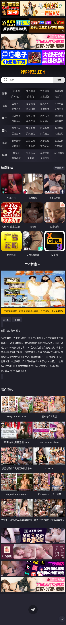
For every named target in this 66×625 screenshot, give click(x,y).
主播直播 (44, 108)
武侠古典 (59, 140)
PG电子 (16, 91)
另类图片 (59, 133)
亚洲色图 (30, 128)
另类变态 (59, 121)
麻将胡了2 (16, 96)
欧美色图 (44, 128)
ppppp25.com (33, 72)
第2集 (17, 319)
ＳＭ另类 (59, 108)
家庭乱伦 (30, 140)
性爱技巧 (59, 145)
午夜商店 (30, 152)
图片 (4, 130)
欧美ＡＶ (44, 103)
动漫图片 (59, 128)
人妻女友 (44, 140)
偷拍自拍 (30, 115)
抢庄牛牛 (59, 96)
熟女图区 (44, 133)
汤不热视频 (59, 152)
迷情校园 (16, 145)
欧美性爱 (59, 115)
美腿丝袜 (16, 133)
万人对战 (44, 91)
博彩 (4, 93)
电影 (4, 118)
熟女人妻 (16, 108)
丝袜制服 (30, 108)
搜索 (59, 79)
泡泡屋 (30, 158)
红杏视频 (16, 158)
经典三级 (30, 121)
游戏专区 (59, 91)
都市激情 (16, 140)
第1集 (6, 319)
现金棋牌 (44, 96)
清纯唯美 (30, 133)
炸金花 (30, 96)
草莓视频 (44, 152)
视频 (4, 106)
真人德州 (30, 91)
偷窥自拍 (16, 128)
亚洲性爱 (16, 115)
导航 (4, 155)
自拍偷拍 (30, 103)
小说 (4, 143)
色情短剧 (44, 158)
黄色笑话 (44, 145)
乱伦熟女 (44, 121)
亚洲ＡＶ (16, 103)
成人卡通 (44, 115)
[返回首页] (62, 619)
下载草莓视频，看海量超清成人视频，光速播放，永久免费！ (33, 311)
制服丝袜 (16, 121)
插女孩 (16, 152)
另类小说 (30, 145)
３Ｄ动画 (59, 103)
